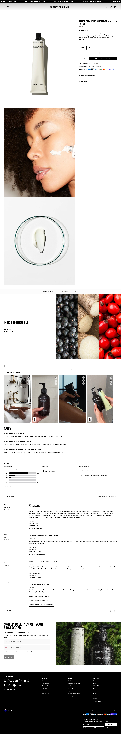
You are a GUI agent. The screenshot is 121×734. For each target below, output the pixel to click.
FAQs (94, 683)
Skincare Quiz (71, 696)
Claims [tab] (74, 291)
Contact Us (95, 680)
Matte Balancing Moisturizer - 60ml (27, 13)
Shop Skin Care (45, 683)
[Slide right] (73, 369)
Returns (95, 688)
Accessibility (96, 698)
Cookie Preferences (97, 701)
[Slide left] (71, 369)
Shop (5, 13)
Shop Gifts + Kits (45, 693)
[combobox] (7, 647)
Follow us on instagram (14, 372)
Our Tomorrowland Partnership (74, 693)
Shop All (44, 680)
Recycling (70, 685)
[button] (107, 7)
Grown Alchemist (9, 689)
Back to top (9, 677)
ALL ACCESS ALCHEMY (13, 13)
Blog (69, 691)
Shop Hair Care (45, 691)
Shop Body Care (45, 685)
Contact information (102, 710)
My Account (95, 691)
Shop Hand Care (45, 688)
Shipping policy (92, 710)
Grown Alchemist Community (74, 683)
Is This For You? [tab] (63, 291)
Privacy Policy (96, 693)
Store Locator (70, 688)
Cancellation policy (113, 710)
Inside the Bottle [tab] (49, 291)
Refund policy (64, 710)
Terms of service (82, 710)
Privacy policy (73, 710)
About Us (70, 680)
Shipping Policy (96, 685)
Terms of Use (96, 696)
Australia (10, 710)
